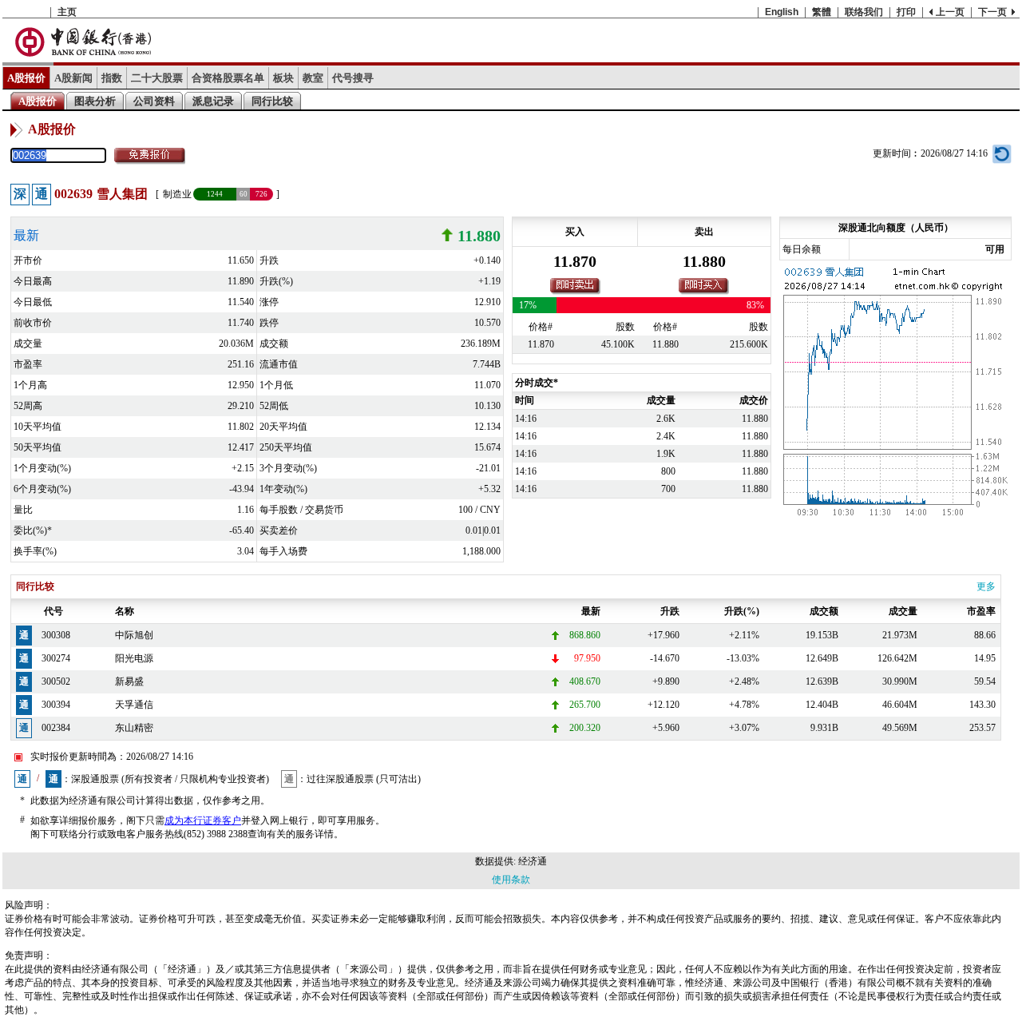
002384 (56, 727)
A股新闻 (73, 78)
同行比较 (272, 101)
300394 (56, 704)
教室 (313, 78)
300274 (56, 658)
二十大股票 (157, 78)
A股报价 (26, 78)
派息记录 (213, 101)
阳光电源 (134, 658)
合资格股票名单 (228, 78)
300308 (56, 635)
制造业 (177, 194)
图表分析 (95, 101)
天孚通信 (134, 704)
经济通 (532, 861)
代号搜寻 (353, 78)
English (781, 12)
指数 (111, 78)
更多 (986, 586)
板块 (283, 78)
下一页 (992, 12)
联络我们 (864, 12)
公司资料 (154, 101)
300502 (56, 681)
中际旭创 (134, 635)
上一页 (950, 12)
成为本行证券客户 (202, 820)
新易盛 (129, 681)
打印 (906, 12)
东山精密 (134, 727)
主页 (67, 12)
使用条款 (511, 879)
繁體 (821, 12)
